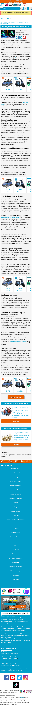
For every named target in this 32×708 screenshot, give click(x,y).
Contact (16, 502)
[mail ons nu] (21, 8)
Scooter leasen (16, 621)
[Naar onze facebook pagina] (6, 677)
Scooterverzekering (16, 489)
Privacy (22, 697)
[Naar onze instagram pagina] (25, 677)
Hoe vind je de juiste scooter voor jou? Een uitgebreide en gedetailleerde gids (14, 23)
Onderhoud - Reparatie (16, 498)
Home (1, 18)
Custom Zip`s (15, 515)
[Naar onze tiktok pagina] (16, 685)
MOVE (15, 545)
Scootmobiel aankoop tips (15, 566)
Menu (4, 8)
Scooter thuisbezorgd (6, 650)
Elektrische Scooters (15, 536)
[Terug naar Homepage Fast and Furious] (2, 4)
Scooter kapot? (16, 472)
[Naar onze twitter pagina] (19, 677)
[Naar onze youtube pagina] (12, 677)
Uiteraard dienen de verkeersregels (10, 217)
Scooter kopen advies (15, 481)
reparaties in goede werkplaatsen (18, 341)
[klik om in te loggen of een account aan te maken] (25, 8)
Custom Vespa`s (15, 511)
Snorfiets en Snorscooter (15, 558)
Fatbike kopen (15, 575)
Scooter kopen (15, 477)
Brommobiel (15, 524)
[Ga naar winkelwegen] (30, 8)
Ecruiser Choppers (15, 532)
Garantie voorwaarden (15, 494)
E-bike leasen (15, 583)
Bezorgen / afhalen (16, 468)
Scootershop (15, 553)
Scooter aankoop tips (15, 485)
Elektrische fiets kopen (15, 571)
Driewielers (15, 528)
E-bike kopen (15, 579)
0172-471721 (16, 1)
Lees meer (16, 421)
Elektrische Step (15, 541)
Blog (8, 18)
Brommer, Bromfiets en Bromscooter (15, 519)
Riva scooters (15, 549)
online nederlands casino (20, 58)
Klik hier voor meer (16, 397)
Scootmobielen (15, 562)
